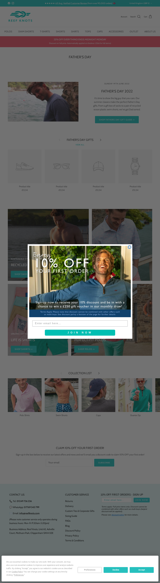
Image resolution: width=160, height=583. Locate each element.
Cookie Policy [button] (17, 572)
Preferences (89, 570)
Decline (115, 570)
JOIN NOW (80, 332)
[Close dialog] (129, 247)
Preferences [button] (19, 575)
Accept (141, 570)
